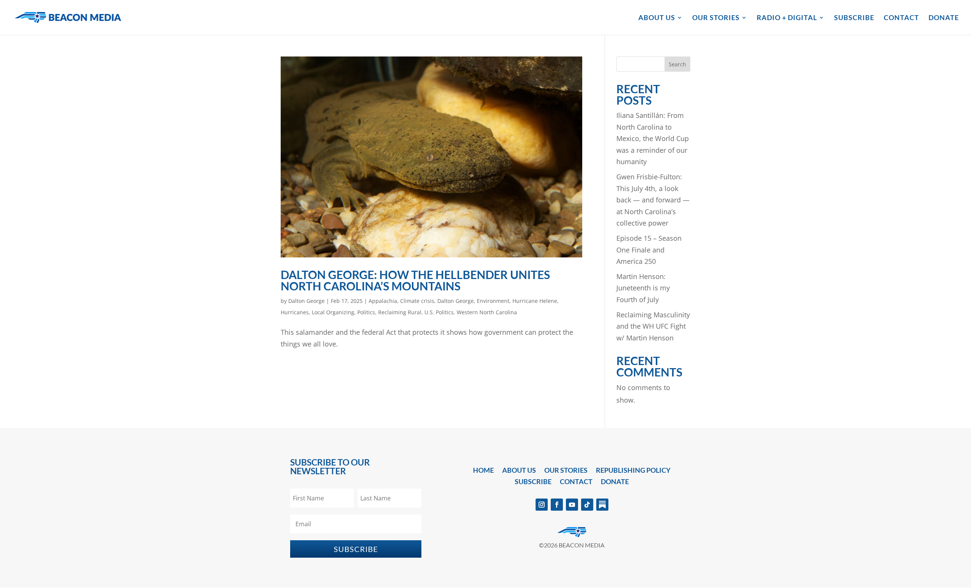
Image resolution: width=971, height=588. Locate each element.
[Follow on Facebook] (557, 505)
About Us (656, 18)
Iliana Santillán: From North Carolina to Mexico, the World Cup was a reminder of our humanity (652, 138)
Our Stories (716, 18)
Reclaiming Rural (399, 312)
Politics (366, 312)
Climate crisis (417, 300)
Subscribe (854, 18)
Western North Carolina (487, 312)
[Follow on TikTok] (587, 505)
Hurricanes (295, 312)
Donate (944, 18)
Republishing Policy (633, 470)
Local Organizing (333, 312)
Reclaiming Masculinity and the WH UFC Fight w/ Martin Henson (653, 326)
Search (677, 64)
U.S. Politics (439, 312)
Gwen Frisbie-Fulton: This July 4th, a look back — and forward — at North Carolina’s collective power (653, 199)
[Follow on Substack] (602, 505)
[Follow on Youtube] (572, 505)
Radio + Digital (787, 18)
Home (483, 470)
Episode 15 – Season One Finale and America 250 (649, 250)
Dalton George (306, 300)
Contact (901, 18)
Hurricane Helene (534, 300)
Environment (493, 300)
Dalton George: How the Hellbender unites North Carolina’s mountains (415, 280)
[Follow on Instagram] (542, 505)
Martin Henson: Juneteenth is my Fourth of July (643, 288)
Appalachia (383, 300)
